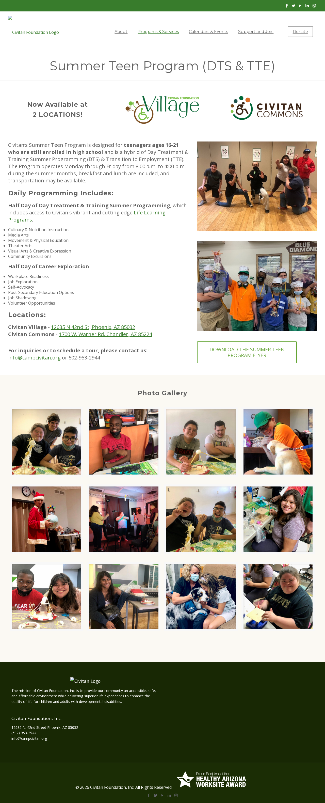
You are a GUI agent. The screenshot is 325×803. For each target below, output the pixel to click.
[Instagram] (314, 5)
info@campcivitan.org (34, 357)
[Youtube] (300, 5)
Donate (300, 31)
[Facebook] (286, 5)
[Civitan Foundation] (38, 31)
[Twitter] (293, 5)
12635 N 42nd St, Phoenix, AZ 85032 (93, 327)
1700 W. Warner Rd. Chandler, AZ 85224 (105, 334)
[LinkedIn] (307, 5)
